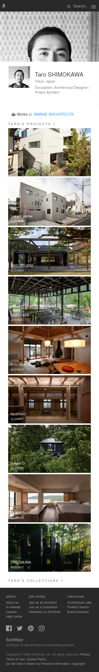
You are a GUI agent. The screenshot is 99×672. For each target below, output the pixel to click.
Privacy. (85, 654)
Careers (11, 611)
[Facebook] (9, 630)
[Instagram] (41, 630)
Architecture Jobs (79, 602)
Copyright (78, 663)
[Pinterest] (31, 630)
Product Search (78, 607)
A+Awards (13, 607)
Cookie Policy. (37, 659)
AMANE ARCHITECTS (54, 114)
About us (12, 602)
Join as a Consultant (43, 607)
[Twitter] (20, 630)
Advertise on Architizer (45, 611)
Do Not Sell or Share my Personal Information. (38, 663)
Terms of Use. (16, 659)
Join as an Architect (43, 602)
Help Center (14, 616)
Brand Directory (78, 611)
